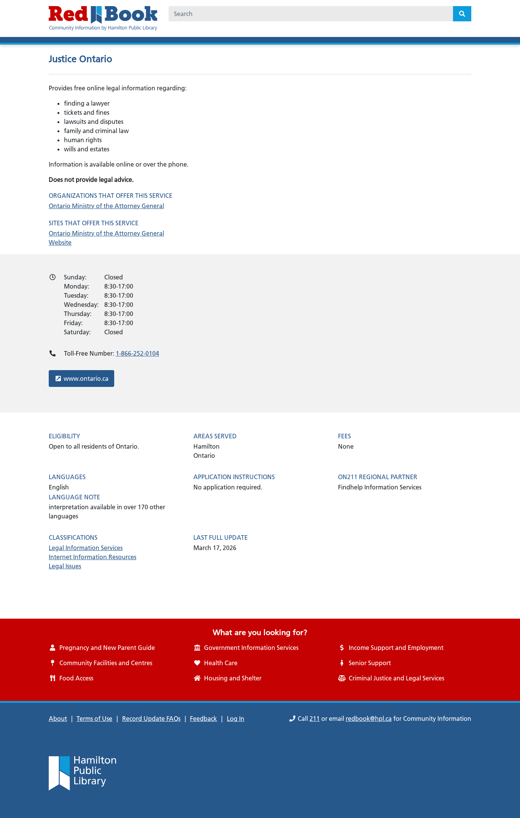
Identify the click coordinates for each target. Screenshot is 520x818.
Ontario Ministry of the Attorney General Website (106, 237)
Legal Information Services (86, 548)
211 (314, 718)
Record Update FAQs (151, 718)
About (58, 718)
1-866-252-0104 (137, 353)
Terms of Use (94, 718)
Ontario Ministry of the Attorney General (106, 206)
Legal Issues (65, 566)
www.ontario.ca (85, 378)
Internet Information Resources (92, 557)
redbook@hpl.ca (369, 718)
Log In (235, 718)
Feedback (203, 718)
